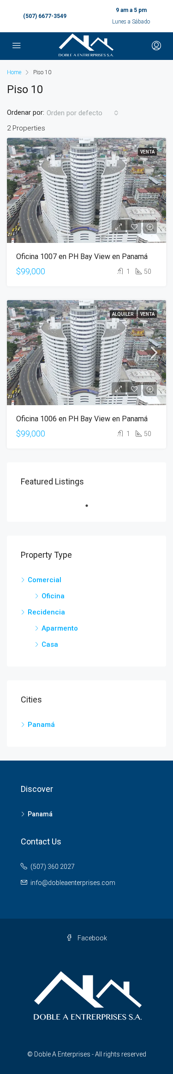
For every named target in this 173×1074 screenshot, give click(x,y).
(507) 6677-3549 (44, 16)
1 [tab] (91, 505)
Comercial (44, 580)
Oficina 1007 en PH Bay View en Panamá (82, 256)
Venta (147, 151)
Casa (50, 644)
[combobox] (82, 113)
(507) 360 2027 (52, 866)
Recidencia (46, 612)
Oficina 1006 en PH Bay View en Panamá (82, 418)
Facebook (91, 938)
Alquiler (123, 314)
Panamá (41, 724)
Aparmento (60, 628)
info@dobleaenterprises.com (72, 882)
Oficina (53, 596)
